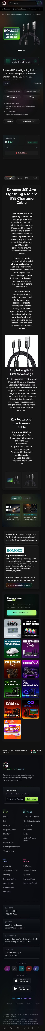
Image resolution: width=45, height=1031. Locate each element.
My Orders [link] (27, 830)
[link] (5, 9)
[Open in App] (32, 1028)
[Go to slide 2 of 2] (24, 50)
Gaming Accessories (14, 14)
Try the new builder (21, 613)
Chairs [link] (5, 838)
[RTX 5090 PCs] (12, 688)
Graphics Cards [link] (9, 830)
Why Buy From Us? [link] (10, 870)
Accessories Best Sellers (34, 14)
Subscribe (31, 799)
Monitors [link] (6, 834)
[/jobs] (12, 729)
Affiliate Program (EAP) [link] (30, 839)
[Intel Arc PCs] (30, 688)
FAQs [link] (25, 834)
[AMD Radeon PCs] (12, 709)
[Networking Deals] (30, 648)
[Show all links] (40, 9)
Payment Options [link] (10, 879)
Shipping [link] (6, 875)
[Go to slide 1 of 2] (20, 50)
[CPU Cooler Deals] (30, 628)
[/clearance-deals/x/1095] (12, 669)
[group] (15, 83)
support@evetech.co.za (14, 928)
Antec (37, 1004)
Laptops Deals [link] (29, 879)
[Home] (3, 14)
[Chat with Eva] (25, 1028)
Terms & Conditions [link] (31, 817)
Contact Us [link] (28, 825)
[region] (21, 34)
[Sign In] (4, 1028)
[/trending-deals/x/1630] (30, 669)
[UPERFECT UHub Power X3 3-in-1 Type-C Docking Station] (12, 628)
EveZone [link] (6, 892)
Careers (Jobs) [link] (9, 887)
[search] (22, 3)
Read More (37, 83)
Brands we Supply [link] (30, 883)
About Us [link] (7, 866)
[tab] (9, 178)
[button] (8, 121)
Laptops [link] (6, 825)
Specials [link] (26, 875)
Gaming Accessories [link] (11, 847)
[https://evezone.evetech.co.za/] (30, 709)
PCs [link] (4, 821)
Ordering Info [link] (8, 883)
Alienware (19, 1004)
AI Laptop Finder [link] (29, 870)
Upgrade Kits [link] (8, 842)
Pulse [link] (5, 817)
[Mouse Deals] (12, 648)
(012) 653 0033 (11, 914)
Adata (9, 1004)
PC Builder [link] (27, 866)
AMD (29, 1004)
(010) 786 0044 (11, 911)
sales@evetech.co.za (13, 925)
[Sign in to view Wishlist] (18, 1028)
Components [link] (8, 851)
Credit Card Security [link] (31, 821)
